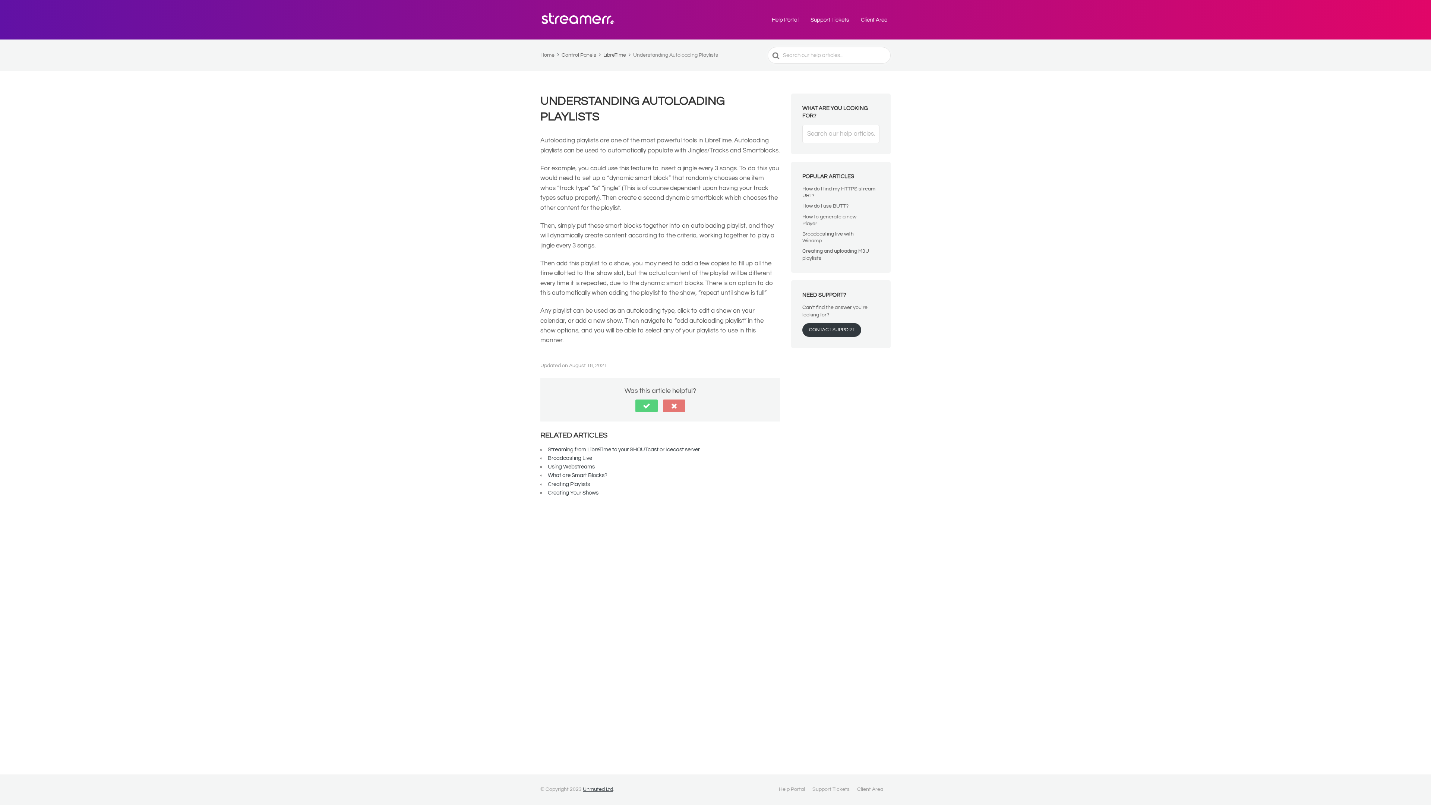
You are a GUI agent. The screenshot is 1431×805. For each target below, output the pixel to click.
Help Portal (785, 20)
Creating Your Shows (573, 493)
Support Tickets (830, 20)
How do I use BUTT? (825, 206)
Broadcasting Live (570, 458)
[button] (646, 406)
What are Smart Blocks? (577, 475)
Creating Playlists (569, 484)
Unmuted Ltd (598, 789)
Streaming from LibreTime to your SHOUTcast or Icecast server (624, 449)
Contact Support (832, 329)
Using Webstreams (571, 467)
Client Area (874, 20)
